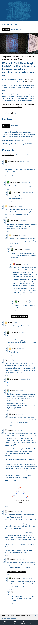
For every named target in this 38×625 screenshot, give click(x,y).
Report (23, 615)
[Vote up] (2, 161)
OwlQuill (19, 264)
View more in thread (18, 316)
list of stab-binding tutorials (16, 572)
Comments (33, 623)
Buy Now (6, 29)
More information (8, 113)
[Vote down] (2, 163)
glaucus (10, 430)
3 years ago (18, 206)
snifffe (10, 322)
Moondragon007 (15, 182)
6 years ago (16, 322)
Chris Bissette (16, 192)
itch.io (3, 615)
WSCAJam (28, 81)
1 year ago (23, 161)
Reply (6, 179)
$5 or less (13, 618)
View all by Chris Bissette (13, 615)
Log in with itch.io (8, 155)
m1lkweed (11, 206)
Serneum (12, 390)
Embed (28, 615)
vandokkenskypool (13, 161)
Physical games (6, 618)
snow (9, 360)
